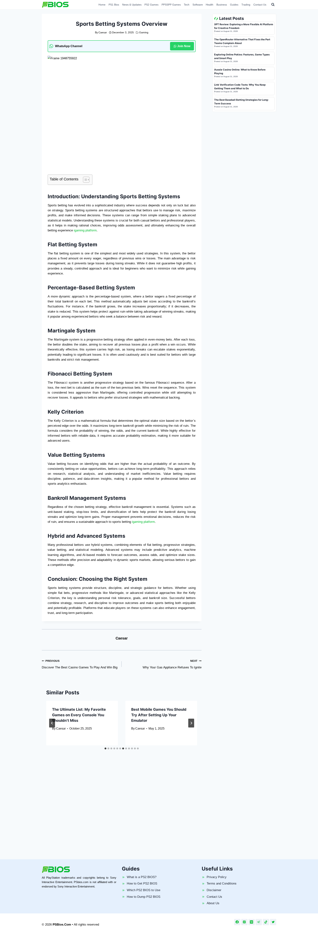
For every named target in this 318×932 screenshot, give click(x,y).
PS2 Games (151, 4)
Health (209, 4)
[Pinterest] (244, 922)
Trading (245, 4)
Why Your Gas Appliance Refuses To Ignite (172, 664)
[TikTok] (266, 922)
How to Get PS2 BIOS (142, 883)
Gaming (143, 32)
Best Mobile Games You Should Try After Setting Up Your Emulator (158, 715)
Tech (186, 4)
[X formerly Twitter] (273, 922)
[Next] (191, 723)
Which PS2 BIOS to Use (143, 890)
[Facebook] (237, 922)
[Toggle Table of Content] (84, 180)
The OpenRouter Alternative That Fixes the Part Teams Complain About (242, 41)
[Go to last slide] (52, 723)
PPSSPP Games (171, 4)
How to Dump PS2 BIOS (143, 896)
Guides (234, 4)
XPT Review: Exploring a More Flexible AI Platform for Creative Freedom (243, 26)
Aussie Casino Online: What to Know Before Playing (240, 71)
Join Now (183, 46)
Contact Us (259, 4)
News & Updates (132, 4)
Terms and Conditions (221, 883)
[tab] (105, 748)
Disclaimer (214, 890)
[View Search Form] (273, 4)
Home (101, 4)
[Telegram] (259, 922)
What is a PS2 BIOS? (141, 877)
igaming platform (85, 230)
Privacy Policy (217, 877)
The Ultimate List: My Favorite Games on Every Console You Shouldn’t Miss (79, 715)
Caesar (102, 32)
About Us (213, 903)
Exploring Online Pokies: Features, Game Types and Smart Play (242, 56)
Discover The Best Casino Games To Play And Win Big (79, 664)
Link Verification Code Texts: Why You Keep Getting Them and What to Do (240, 86)
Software (197, 4)
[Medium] (251, 922)
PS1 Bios (114, 4)
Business (221, 4)
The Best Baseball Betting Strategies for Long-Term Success (241, 101)
